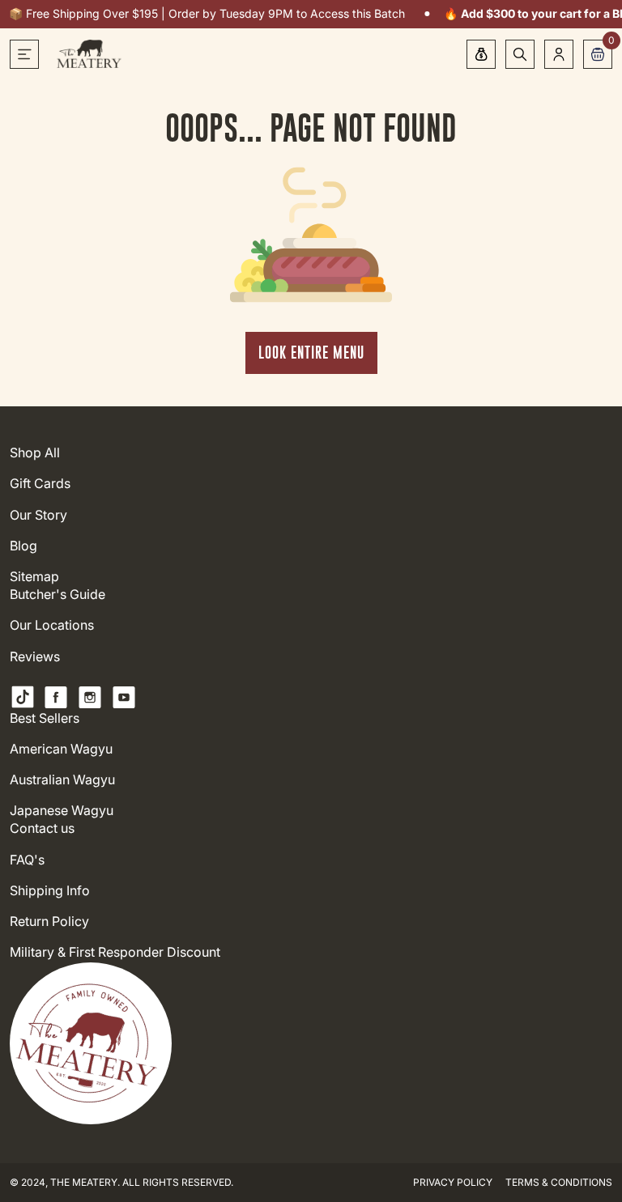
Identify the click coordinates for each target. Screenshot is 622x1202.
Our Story (38, 515)
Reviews (35, 657)
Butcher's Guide (57, 594)
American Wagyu (61, 749)
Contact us (42, 828)
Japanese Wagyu (61, 810)
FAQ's (27, 860)
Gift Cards (40, 483)
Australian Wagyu (62, 780)
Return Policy (49, 921)
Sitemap (34, 576)
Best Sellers (44, 718)
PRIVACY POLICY (452, 1182)
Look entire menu (311, 352)
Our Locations (52, 625)
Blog (23, 546)
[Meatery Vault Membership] (481, 54)
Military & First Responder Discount (115, 952)
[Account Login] (558, 54)
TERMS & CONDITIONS (558, 1182)
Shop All (35, 453)
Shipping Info (50, 890)
